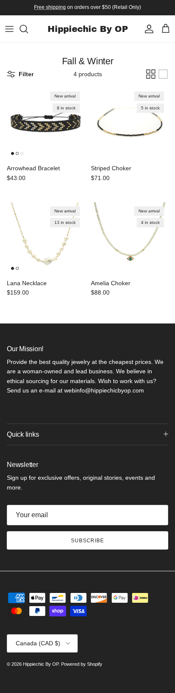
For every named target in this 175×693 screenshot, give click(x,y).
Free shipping (50, 7)
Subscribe (87, 541)
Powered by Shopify (81, 664)
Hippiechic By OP (41, 664)
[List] (163, 74)
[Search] (28, 29)
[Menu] (9, 29)
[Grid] (151, 74)
